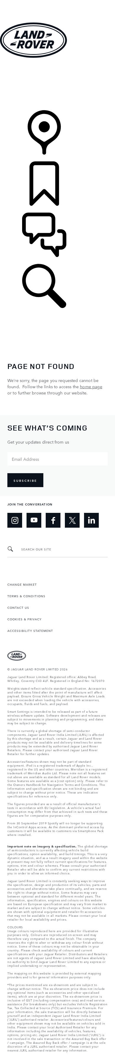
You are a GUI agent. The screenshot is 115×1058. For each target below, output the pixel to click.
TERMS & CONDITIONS (26, 595)
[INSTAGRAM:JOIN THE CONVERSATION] (14, 520)
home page (91, 386)
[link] (57, 84)
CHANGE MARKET (22, 584)
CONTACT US (18, 607)
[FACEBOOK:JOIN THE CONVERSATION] (53, 520)
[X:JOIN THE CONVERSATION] (72, 520)
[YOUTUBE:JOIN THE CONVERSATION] (34, 520)
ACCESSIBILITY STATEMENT (30, 630)
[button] (57, 3)
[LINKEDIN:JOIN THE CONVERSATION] (91, 520)
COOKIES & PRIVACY (24, 619)
